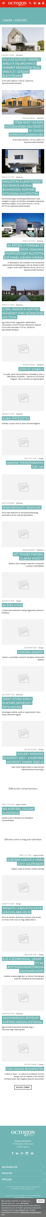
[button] (30, 4)
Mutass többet (23, 1087)
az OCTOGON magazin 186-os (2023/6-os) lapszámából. (27, 377)
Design (41, 458)
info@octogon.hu (23, 1147)
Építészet (19, 55)
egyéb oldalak (21, 804)
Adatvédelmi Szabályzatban (31, 1212)
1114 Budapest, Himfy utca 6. (23, 1144)
